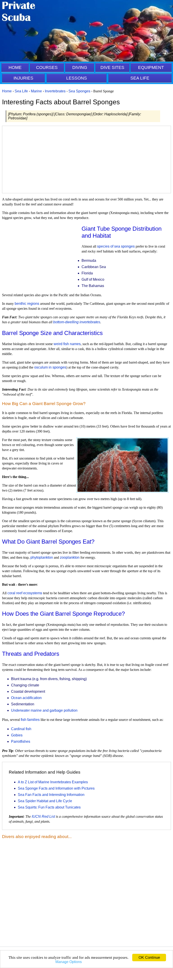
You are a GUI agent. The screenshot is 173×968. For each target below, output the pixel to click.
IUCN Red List (43, 816)
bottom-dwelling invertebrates (76, 322)
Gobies (17, 735)
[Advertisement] (86, 159)
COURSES (47, 67)
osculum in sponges (50, 367)
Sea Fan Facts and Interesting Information (51, 795)
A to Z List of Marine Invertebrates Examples (53, 782)
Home (7, 91)
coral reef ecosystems (24, 593)
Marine (36, 91)
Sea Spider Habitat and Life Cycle (45, 801)
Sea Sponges (79, 91)
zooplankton (70, 557)
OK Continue (149, 957)
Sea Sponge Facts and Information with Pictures (56, 788)
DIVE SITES (112, 67)
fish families (30, 720)
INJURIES (23, 78)
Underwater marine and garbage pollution (44, 710)
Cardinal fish (21, 729)
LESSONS (76, 78)
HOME (15, 67)
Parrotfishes (20, 741)
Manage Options (68, 962)
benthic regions (27, 303)
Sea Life (21, 91)
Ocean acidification (26, 698)
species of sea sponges (116, 246)
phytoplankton (41, 557)
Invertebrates (55, 91)
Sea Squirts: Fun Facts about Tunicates (49, 807)
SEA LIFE (139, 78)
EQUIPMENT (151, 67)
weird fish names (67, 344)
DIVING (79, 67)
